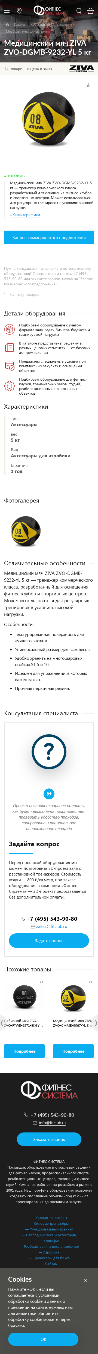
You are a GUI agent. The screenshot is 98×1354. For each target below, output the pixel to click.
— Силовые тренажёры (49, 1223)
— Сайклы (49, 1263)
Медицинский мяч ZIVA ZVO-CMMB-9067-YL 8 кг (73, 1023)
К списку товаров (24, 294)
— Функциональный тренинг (49, 1229)
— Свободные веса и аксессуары (49, 1234)
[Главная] (7, 24)
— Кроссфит (49, 1240)
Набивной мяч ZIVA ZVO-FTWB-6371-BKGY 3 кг (23, 1023)
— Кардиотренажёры (49, 1217)
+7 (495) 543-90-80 (51, 918)
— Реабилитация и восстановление (49, 1246)
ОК (43, 1339)
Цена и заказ (41, 69)
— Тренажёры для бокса (49, 1257)
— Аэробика (49, 1252)
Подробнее (24, 1051)
